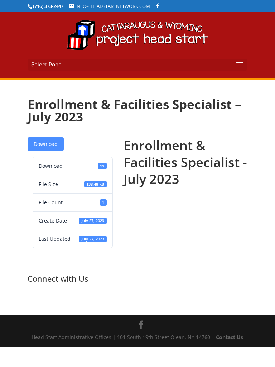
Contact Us (229, 337)
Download (46, 143)
